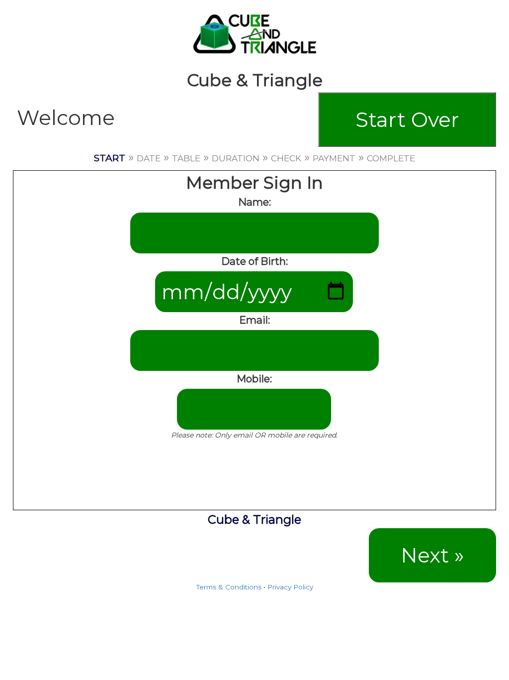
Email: (254, 320)
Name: (254, 202)
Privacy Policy (290, 587)
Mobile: (254, 378)
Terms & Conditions (228, 587)
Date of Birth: (254, 261)
